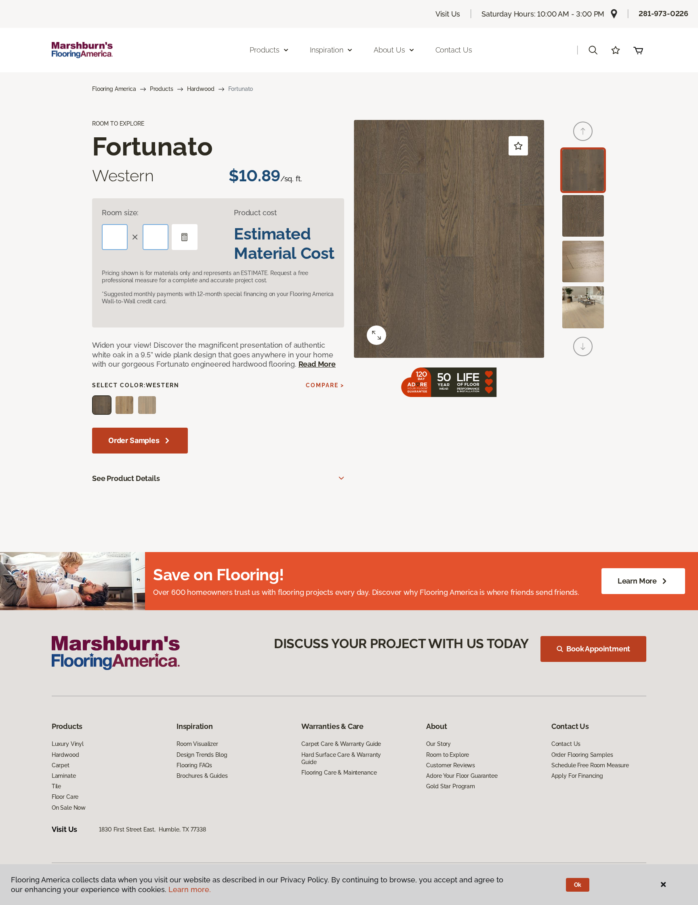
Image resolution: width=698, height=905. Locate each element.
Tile (56, 786)
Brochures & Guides (202, 776)
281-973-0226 (663, 13)
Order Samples (134, 440)
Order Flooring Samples (582, 755)
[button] (593, 50)
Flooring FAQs (194, 765)
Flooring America (114, 89)
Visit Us (447, 14)
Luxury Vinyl (68, 744)
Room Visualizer (197, 744)
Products (161, 89)
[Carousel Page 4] (583, 307)
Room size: (120, 212)
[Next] (583, 346)
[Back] (583, 131)
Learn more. (189, 889)
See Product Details (126, 478)
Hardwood (200, 89)
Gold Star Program (450, 786)
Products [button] (265, 50)
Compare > (325, 385)
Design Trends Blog (202, 755)
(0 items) (638, 50)
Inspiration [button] (326, 50)
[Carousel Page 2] (583, 216)
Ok (578, 885)
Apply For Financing (577, 776)
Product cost (255, 212)
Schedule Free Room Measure (590, 765)
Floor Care (65, 797)
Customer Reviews (450, 765)
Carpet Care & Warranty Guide (341, 744)
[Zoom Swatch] (376, 335)
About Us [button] (389, 50)
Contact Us (453, 50)
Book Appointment (598, 649)
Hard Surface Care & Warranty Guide (341, 758)
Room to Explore (447, 755)
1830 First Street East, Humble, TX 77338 (152, 829)
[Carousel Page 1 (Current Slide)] (583, 170)
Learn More (637, 581)
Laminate (64, 776)
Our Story (438, 744)
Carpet (60, 765)
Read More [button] (317, 364)
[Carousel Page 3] (583, 261)
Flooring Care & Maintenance (338, 772)
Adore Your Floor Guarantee (461, 776)
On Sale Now (69, 807)
